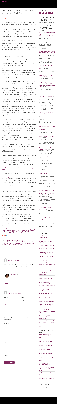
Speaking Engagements (37, 399)
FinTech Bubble (8, 243)
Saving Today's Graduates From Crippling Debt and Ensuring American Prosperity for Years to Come (47, 217)
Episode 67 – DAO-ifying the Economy (46, 301)
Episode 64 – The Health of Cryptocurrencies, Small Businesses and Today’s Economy (47, 317)
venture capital (19, 244)
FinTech (16, 240)
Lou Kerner (33, 243)
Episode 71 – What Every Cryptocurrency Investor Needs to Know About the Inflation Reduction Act (47, 284)
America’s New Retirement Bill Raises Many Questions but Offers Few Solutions (46, 336)
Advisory (25, 399)
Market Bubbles (21, 240)
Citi (12, 241)
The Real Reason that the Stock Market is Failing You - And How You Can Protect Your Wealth (47, 75)
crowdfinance (16, 241)
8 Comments (20, 16)
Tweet (8, 235)
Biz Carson (9, 241)
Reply (5, 270)
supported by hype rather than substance (13, 177)
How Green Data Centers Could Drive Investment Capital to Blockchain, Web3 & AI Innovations (47, 241)
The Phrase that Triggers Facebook (46, 156)
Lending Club (23, 243)
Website (6, 355)
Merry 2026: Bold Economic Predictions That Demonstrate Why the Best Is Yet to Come (47, 53)
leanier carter (11, 291)
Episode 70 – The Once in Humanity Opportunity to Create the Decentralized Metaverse (46, 289)
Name (6, 342)
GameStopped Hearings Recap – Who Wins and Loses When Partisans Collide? (46, 359)
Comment (6, 323)
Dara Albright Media (7, 2)
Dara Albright (22, 241)
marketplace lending (6, 244)
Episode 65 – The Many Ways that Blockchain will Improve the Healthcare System (47, 311)
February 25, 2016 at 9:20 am (16, 276)
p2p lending (13, 244)
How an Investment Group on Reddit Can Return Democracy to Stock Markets (46, 369)
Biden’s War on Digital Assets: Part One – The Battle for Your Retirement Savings (47, 341)
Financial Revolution (14, 26)
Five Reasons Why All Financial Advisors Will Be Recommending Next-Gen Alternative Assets (47, 128)
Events (17, 399)
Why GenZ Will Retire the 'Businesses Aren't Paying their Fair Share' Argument (46, 208)
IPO (20, 243)
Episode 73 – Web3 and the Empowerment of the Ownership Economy (45, 278)
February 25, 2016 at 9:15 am (14, 260)
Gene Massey (11, 259)
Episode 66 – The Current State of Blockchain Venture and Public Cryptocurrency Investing (46, 306)
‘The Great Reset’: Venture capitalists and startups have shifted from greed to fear (18, 167)
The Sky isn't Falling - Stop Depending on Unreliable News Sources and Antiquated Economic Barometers (46, 114)
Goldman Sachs (15, 243)
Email (6, 349)
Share (2, 18)
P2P (26, 240)
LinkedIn (29, 243)
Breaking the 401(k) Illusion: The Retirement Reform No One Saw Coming (45, 67)
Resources (9, 399)
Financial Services (10, 240)
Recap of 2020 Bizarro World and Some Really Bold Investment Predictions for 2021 (47, 378)
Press (49, 399)
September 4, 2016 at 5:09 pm (14, 293)
